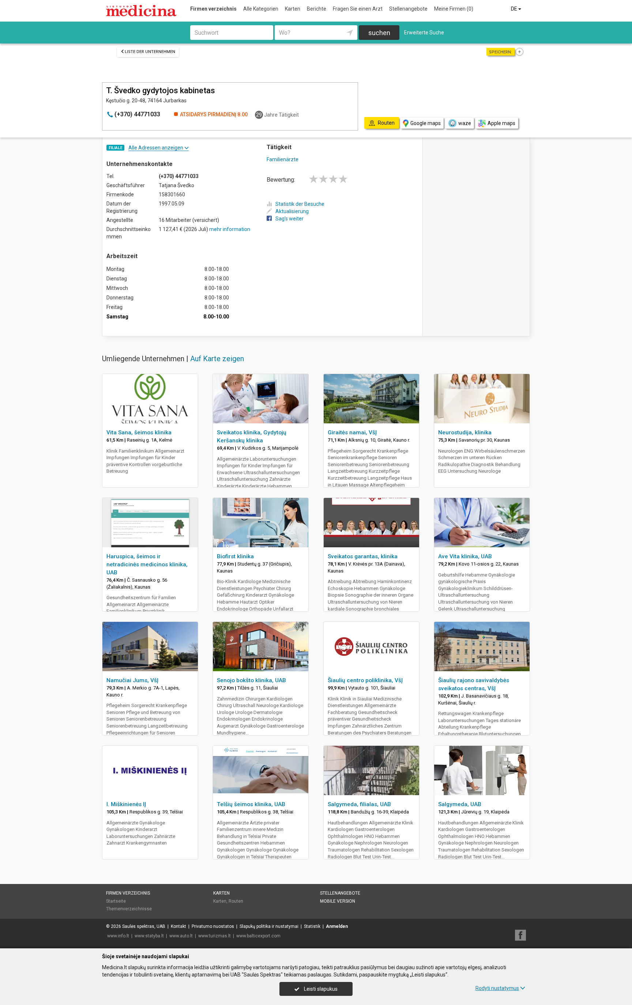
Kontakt (178, 926)
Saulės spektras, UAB (143, 926)
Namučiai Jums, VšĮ (132, 680)
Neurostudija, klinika (465, 432)
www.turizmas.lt (214, 935)
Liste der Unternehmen (150, 51)
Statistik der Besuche (299, 204)
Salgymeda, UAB (459, 804)
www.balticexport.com (258, 935)
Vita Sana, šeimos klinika (139, 432)
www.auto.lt (181, 935)
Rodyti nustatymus (497, 988)
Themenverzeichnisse (129, 908)
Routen (236, 901)
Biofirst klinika (235, 556)
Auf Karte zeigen (217, 358)
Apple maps (501, 123)
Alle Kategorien (260, 9)
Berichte (316, 9)
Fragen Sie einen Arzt (358, 9)
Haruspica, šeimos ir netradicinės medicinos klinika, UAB (147, 564)
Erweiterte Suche (424, 32)
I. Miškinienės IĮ (126, 804)
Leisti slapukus (320, 989)
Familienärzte (282, 159)
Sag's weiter (289, 219)
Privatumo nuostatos (213, 926)
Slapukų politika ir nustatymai (269, 926)
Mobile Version (337, 901)
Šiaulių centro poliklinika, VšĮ (365, 680)
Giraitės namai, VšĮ (352, 432)
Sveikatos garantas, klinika (363, 556)
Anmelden (337, 926)
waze (464, 123)
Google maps (425, 123)
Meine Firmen (453, 9)
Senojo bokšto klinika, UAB (251, 680)
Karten (292, 9)
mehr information (229, 229)
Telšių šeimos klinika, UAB (251, 804)
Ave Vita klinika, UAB (465, 556)
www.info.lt (118, 935)
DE (514, 9)
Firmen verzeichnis (213, 9)
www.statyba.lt (149, 935)
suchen (379, 33)
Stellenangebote (408, 9)
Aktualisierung (292, 211)
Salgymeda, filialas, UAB (359, 804)
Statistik (312, 926)
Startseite (116, 901)
